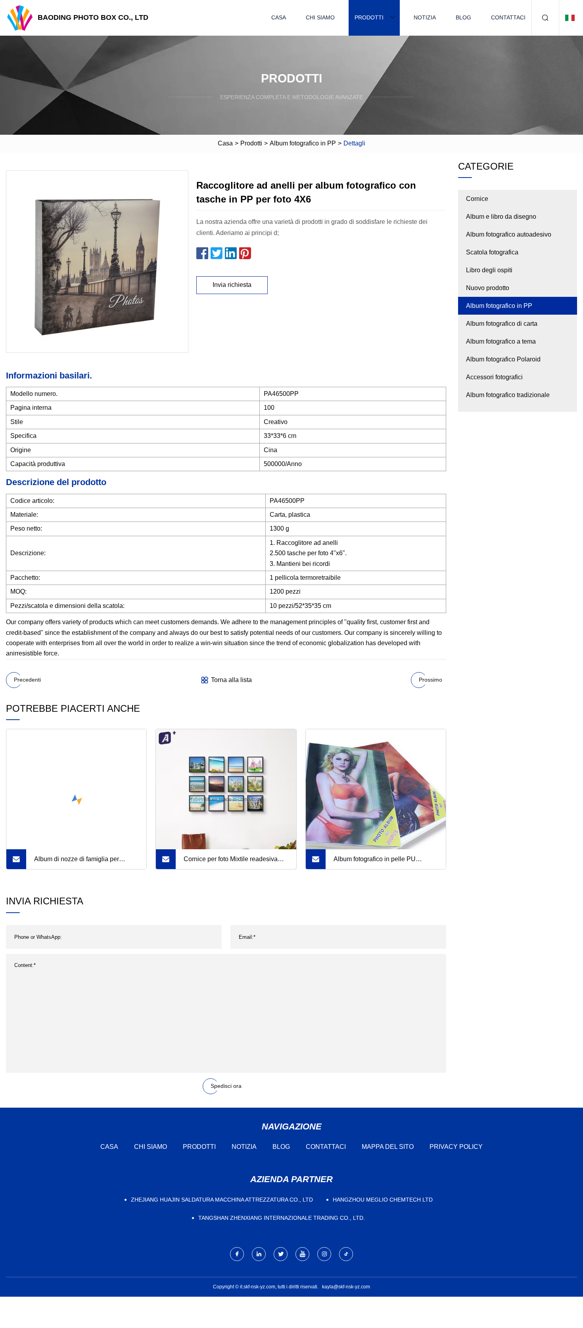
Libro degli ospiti (489, 270)
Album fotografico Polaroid (503, 359)
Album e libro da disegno (501, 216)
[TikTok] (346, 1254)
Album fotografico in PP (303, 143)
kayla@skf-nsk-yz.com (346, 1287)
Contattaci (508, 17)
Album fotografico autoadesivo (508, 234)
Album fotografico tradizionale (508, 395)
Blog (463, 17)
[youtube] (302, 1254)
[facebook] (237, 1254)
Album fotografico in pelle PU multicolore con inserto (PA (375, 862)
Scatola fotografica (492, 252)
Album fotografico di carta (501, 323)
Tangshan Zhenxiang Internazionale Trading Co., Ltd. (281, 1218)
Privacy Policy (456, 1146)
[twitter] (281, 1254)
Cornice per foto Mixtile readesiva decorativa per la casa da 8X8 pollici (235, 862)
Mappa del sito (388, 1146)
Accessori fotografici (494, 377)
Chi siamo (320, 17)
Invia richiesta (232, 284)
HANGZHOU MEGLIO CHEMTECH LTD (383, 1199)
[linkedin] (259, 1254)
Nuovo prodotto (487, 288)
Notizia (425, 17)
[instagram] (324, 1254)
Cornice (477, 198)
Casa (278, 17)
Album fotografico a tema (501, 341)
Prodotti (369, 17)
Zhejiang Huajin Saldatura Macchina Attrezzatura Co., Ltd (222, 1199)
